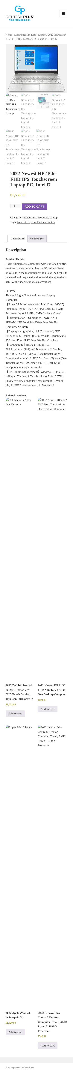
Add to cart (34, 206)
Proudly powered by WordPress (20, 1067)
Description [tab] (17, 238)
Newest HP (23, 222)
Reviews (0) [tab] (36, 238)
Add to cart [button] (15, 713)
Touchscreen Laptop (43, 222)
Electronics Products (25, 34)
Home (9, 34)
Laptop (42, 34)
